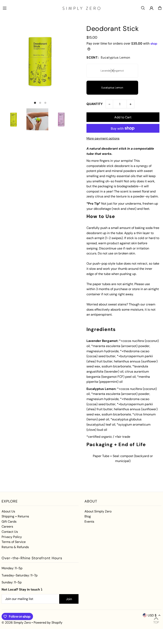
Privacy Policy (12, 537)
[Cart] (159, 8)
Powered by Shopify (48, 622)
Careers (7, 526)
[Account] (151, 8)
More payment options (102, 138)
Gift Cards (9, 521)
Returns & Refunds (15, 547)
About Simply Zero (98, 511)
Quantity (94, 104)
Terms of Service (14, 542)
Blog (87, 516)
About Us (8, 511)
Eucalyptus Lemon (112, 87)
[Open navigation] (30, 8)
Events (89, 521)
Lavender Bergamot (112, 70)
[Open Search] (143, 8)
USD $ (152, 615)
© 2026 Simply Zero (16, 622)
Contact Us (10, 532)
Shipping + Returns (15, 516)
